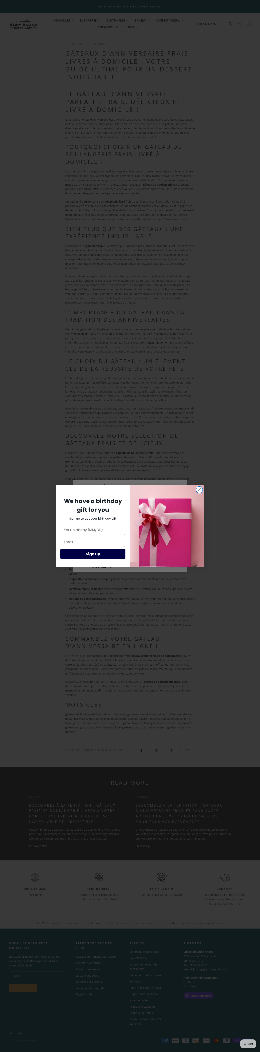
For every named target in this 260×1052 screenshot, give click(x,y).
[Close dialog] (199, 489)
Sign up (93, 554)
